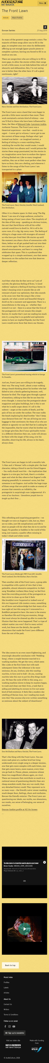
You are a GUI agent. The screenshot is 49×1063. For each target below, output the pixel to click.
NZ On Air (37, 1049)
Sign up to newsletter (16, 1033)
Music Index (8, 977)
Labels (6, 988)
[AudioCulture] (12, 3)
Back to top (10, 965)
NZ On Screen (13, 1046)
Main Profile (17, 17)
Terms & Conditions (11, 1015)
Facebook (45, 27)
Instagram (9, 1026)
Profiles (6, 982)
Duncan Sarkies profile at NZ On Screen (19, 809)
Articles (6, 993)
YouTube (13, 1026)
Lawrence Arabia (38, 124)
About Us (7, 999)
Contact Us (8, 1004)
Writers (6, 1009)
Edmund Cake (24, 124)
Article (5, 17)
